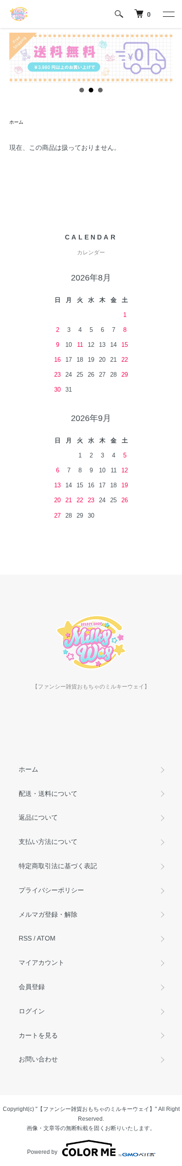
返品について (38, 817)
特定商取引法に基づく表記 (58, 866)
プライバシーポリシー (51, 890)
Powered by (42, 1152)
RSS (25, 938)
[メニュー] (168, 14)
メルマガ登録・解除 (48, 914)
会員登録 (32, 986)
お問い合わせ (38, 1059)
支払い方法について (48, 841)
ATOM (46, 938)
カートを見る (38, 1035)
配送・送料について (48, 793)
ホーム (16, 122)
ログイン (32, 1011)
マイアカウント (41, 962)
